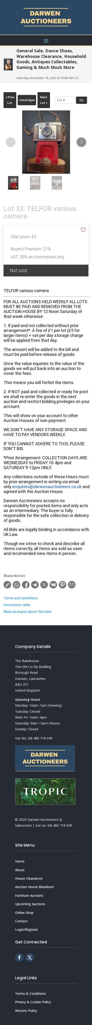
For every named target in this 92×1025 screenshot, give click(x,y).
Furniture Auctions (29, 895)
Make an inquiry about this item (27, 612)
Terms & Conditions (30, 993)
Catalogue (27, 100)
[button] (81, 142)
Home (20, 861)
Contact (21, 921)
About (20, 870)
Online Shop (24, 912)
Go (81, 100)
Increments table (17, 605)
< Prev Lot (9, 100)
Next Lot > (43, 100)
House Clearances (29, 878)
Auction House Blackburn (34, 887)
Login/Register (26, 929)
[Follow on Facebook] (19, 957)
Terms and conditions (21, 598)
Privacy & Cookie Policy (33, 1002)
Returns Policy (26, 1010)
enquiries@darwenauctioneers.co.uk (47, 486)
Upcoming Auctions (30, 904)
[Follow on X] (29, 957)
